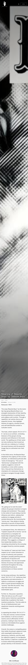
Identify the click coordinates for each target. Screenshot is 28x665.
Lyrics (6, 400)
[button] (19, 4)
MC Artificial (14, 661)
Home (2, 400)
